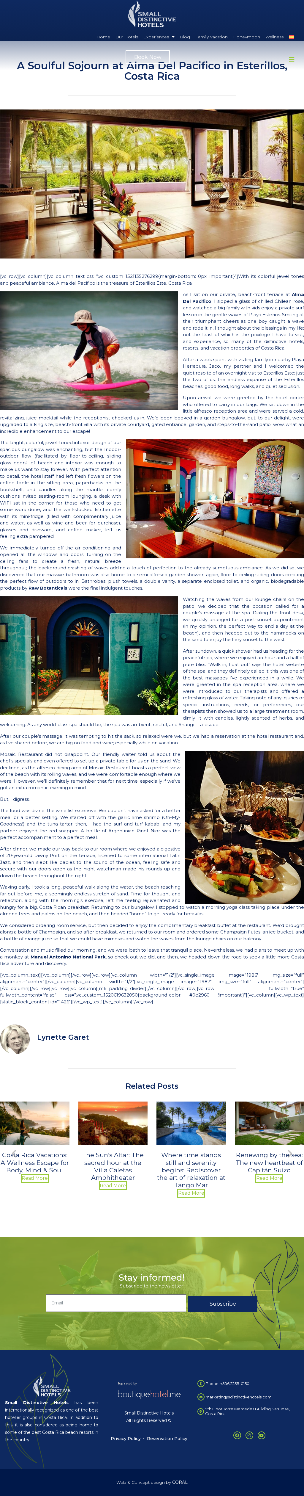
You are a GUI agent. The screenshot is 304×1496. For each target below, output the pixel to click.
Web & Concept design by (152, 1482)
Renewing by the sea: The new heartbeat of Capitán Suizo (191, 1162)
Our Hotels (126, 37)
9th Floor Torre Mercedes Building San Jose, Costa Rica (247, 1411)
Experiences (156, 37)
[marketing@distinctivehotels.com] (201, 1397)
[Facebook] (237, 1435)
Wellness (274, 37)
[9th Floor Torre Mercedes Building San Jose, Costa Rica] (200, 1411)
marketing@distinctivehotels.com (238, 1397)
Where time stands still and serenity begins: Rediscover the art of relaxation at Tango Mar (113, 1170)
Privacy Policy (126, 1438)
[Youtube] (261, 1435)
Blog (185, 37)
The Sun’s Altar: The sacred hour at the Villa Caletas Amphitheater (35, 1166)
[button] (14, 1153)
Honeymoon (246, 37)
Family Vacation (211, 37)
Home (103, 37)
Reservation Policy (167, 1438)
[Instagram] (249, 1435)
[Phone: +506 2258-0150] (201, 1383)
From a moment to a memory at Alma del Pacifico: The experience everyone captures (269, 1170)
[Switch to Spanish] (291, 36)
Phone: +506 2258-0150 (227, 1383)
